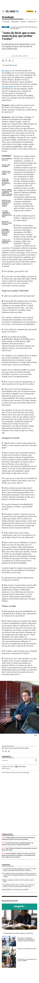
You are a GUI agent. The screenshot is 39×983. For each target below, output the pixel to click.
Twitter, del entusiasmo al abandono (6, 241)
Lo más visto (6, 864)
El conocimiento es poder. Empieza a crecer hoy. (18, 933)
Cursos (19, 907)
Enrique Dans (7, 86)
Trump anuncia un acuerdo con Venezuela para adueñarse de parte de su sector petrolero (18, 838)
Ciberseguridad (15, 21)
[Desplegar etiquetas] (36, 760)
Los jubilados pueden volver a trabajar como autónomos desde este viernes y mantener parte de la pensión (19, 885)
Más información (6, 768)
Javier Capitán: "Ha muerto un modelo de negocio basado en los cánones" (7, 192)
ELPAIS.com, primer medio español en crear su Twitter (6, 203)
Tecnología (8, 17)
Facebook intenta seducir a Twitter (7, 223)
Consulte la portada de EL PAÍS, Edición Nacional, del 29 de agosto (23, 27)
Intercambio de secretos (7, 159)
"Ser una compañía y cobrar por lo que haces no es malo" (7, 213)
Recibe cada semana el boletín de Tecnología (16, 748)
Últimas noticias (7, 834)
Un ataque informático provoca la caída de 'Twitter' (6, 232)
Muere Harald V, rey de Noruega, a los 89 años (16, 889)
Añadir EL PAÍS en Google (11, 65)
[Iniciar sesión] (35, 11)
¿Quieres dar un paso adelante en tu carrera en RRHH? (27, 960)
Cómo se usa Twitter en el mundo (6, 173)
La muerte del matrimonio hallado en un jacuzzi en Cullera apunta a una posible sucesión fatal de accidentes (19, 869)
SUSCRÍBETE (30, 11)
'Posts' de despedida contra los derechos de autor (6, 182)
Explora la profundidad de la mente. (27, 948)
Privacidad (23, 21)
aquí (28, 772)
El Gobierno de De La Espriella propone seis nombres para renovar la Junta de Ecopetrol (18, 843)
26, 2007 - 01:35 (21, 56)
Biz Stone (5, 71)
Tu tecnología (6, 21)
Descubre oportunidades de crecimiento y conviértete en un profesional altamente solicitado (26, 939)
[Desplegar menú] (3, 11)
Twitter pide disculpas (6, 165)
